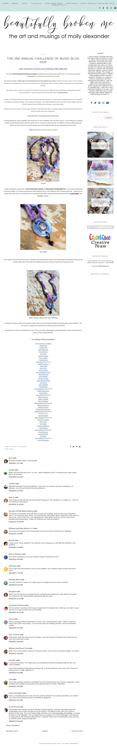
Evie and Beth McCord (43, 372)
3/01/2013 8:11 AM (16, 477)
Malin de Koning (43, 397)
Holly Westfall (43, 376)
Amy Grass (43, 354)
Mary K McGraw (43, 401)
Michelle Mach (43, 413)
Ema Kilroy (39, 362)
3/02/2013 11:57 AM (16, 612)
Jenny (11, 619)
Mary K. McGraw (15, 554)
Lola (11, 679)
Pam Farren (43, 424)
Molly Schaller (39, 418)
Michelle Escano (43, 407)
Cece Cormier (43, 358)
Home (6, 3)
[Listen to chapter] (112, 262)
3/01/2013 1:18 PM (16, 534)
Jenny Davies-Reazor (43, 380)
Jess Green (43, 383)
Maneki (12, 540)
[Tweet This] (74, 447)
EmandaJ (12, 591)
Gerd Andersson (43, 374)
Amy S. (12, 497)
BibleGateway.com (104, 266)
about (15, 3)
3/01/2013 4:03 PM (16, 559)
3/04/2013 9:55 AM (16, 686)
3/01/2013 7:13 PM (16, 573)
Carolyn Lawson (43, 356)
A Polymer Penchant (17, 605)
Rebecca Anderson (43, 426)
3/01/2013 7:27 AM (16, 463)
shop (24, 3)
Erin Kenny (43, 368)
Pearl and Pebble (15, 693)
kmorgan (12, 660)
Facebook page (62, 92)
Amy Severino (43, 352)
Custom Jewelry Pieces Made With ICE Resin (100, 202)
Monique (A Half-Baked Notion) (21, 511)
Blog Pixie (56, 743)
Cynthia (12, 483)
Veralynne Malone (43, 440)
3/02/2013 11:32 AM (16, 599)
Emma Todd (43, 366)
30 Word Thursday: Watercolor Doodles (100, 174)
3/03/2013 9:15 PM (16, 673)
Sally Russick (43, 428)
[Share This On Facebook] (71, 447)
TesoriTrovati (14, 707)
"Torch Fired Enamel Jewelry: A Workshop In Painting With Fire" (45, 189)
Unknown (13, 566)
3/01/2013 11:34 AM (16, 504)
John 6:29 (109, 262)
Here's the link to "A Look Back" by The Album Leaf (43, 116)
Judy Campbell (43, 385)
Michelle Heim (39, 411)
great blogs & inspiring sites (98, 3)
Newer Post (12, 731)
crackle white (74, 193)
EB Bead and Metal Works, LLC (21, 528)
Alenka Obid (43, 345)
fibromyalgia (59, 5)
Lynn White (39, 395)
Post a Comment (13, 725)
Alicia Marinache (43, 350)
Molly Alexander (43, 415)
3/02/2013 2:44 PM (16, 628)
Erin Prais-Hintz (40, 343)
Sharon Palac (39, 430)
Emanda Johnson (43, 364)
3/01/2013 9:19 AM (16, 491)
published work (54, 3)
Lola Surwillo (43, 393)
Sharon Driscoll (43, 432)
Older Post (77, 731)
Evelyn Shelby (43, 370)
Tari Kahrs (43, 436)
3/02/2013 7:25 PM (16, 653)
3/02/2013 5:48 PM (16, 642)
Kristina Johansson (43, 391)
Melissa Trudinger (43, 405)
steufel (12, 470)
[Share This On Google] (80, 447)
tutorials (36, 3)
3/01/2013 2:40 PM (16, 547)
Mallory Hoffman (43, 399)
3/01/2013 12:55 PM (16, 522)
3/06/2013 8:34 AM (16, 721)
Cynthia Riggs (43, 360)
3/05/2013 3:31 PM (16, 700)
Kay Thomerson (39, 389)
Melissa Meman (39, 403)
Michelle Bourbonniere (43, 409)
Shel (11, 458)
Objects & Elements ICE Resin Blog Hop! (100, 146)
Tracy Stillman (39, 438)
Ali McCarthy (43, 348)
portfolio (72, 3)
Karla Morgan (43, 387)
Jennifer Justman (43, 378)
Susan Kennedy (43, 434)
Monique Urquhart (43, 420)
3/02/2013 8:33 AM (16, 585)
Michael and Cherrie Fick (19, 648)
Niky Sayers (43, 422)
